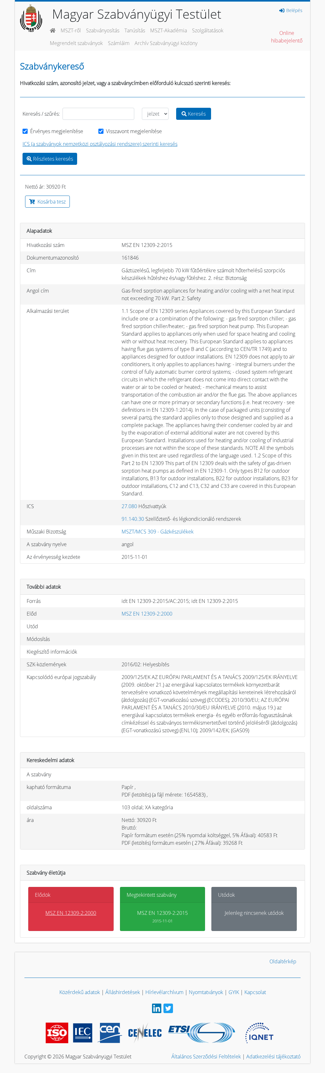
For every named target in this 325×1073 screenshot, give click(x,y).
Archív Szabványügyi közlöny (166, 43)
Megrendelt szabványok (76, 43)
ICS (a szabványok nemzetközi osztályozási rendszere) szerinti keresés (100, 143)
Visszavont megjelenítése (134, 131)
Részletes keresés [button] (52, 158)
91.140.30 (133, 518)
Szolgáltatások (207, 30)
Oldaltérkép (282, 961)
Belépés (293, 10)
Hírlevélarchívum (164, 992)
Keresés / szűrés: (41, 113)
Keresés (196, 113)
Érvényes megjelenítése (56, 131)
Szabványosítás (102, 30)
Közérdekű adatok (79, 992)
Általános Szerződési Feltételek (206, 1056)
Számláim (118, 43)
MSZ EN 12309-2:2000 (147, 613)
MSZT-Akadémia (168, 30)
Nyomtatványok (206, 992)
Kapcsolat (255, 992)
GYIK (234, 992)
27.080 (129, 506)
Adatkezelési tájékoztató (273, 1056)
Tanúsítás (134, 30)
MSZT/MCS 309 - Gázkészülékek (158, 531)
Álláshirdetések (122, 992)
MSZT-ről (71, 30)
